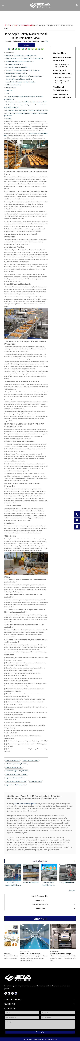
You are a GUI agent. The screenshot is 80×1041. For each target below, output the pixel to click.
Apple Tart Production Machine (15, 785)
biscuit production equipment (25, 804)
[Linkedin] (9, 993)
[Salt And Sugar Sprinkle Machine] (49, 872)
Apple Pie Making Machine (14, 767)
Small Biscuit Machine (40, 904)
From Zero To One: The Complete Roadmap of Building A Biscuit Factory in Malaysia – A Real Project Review (27, 954)
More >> (71, 891)
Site (47, 41)
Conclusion (9, 91)
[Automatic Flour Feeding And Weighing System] (12, 872)
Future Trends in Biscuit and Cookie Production (20, 82)
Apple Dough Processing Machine (16, 774)
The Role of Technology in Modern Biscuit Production (23, 70)
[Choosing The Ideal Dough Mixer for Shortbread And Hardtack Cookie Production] (60, 949)
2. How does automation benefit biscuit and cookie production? (26, 102)
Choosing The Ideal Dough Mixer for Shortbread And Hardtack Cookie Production (57, 954)
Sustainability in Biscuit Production (16, 73)
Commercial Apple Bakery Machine (17, 771)
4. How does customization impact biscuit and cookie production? (27, 110)
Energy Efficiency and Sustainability (17, 67)
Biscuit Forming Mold (31, 882)
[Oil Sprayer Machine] (67, 872)
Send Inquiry (40, 1032)
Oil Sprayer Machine (67, 882)
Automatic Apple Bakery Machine (16, 764)
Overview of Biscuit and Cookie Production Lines (21, 56)
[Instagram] (16, 993)
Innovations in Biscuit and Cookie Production (20, 61)
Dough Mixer (40, 900)
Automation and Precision (14, 64)
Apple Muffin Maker (35, 781)
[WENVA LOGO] (18, 978)
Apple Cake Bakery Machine (14, 778)
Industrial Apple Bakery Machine (16, 781)
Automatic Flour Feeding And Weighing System (13, 883)
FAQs (7, 94)
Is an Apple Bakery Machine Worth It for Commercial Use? (24, 76)
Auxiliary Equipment (40, 861)
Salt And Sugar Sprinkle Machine (49, 883)
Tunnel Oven (40, 908)
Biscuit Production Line (40, 896)
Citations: (8, 118)
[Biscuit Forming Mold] (31, 872)
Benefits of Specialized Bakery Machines (19, 79)
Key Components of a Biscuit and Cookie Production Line (24, 58)
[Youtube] (12, 993)
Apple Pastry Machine (12, 760)
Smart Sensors (11, 88)
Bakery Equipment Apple (30, 760)
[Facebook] (5, 993)
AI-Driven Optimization (13, 85)
